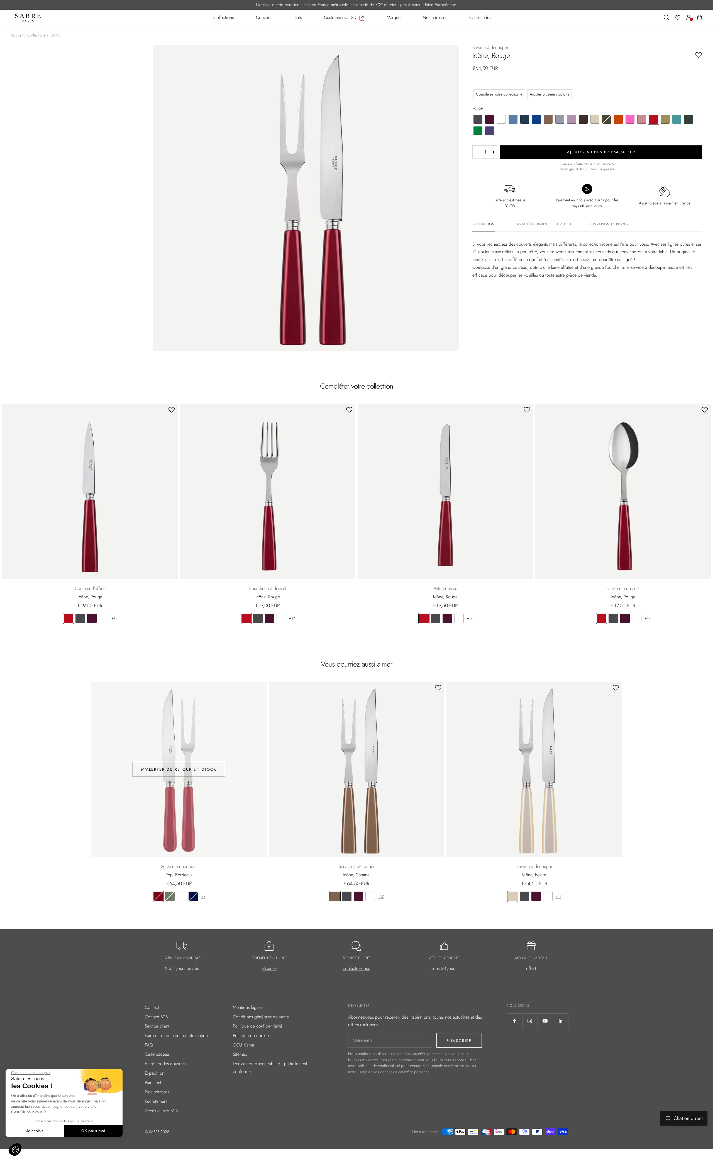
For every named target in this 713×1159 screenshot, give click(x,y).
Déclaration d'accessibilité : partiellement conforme (270, 1067)
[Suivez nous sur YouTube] (545, 1021)
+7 (203, 896)
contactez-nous (356, 968)
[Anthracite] (80, 618)
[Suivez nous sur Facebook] (514, 1021)
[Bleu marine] (193, 896)
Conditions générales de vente (261, 1017)
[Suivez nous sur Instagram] (530, 1021)
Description (483, 224)
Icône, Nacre (534, 875)
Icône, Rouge (90, 597)
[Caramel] (335, 896)
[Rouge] (68, 618)
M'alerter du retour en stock (178, 769)
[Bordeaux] (158, 896)
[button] (15, 1149)
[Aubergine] (91, 618)
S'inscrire (459, 1040)
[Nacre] (512, 896)
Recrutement (156, 1101)
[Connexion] (689, 17)
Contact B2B (156, 1017)
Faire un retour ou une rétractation (176, 1035)
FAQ (149, 1045)
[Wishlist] (677, 17)
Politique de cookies (251, 1035)
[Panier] (699, 17)
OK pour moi (93, 1131)
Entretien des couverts (165, 1063)
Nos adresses (157, 1092)
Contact (152, 1007)
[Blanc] (103, 618)
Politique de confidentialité (257, 1026)
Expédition (154, 1073)
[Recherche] (666, 17)
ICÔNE (55, 35)
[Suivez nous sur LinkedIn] (560, 1021)
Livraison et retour (609, 224)
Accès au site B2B (161, 1110)
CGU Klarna (243, 1045)
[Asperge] (169, 896)
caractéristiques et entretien (543, 224)
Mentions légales (248, 1007)
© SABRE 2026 (157, 1131)
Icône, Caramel (356, 875)
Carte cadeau (157, 1054)
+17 (114, 618)
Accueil (17, 35)
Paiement (153, 1082)
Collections (36, 35)
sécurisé (269, 968)
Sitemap (240, 1054)
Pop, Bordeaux (178, 875)
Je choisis (34, 1131)
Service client (157, 1026)
